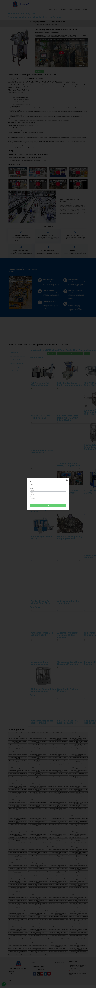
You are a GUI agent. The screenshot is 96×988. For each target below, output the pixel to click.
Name (31, 484)
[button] (67, 479)
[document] (48, 494)
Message (32, 496)
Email (31, 492)
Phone (31, 488)
